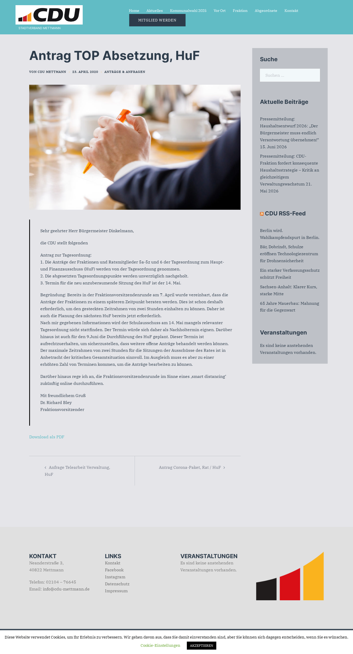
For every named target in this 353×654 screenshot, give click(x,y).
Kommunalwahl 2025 (188, 10)
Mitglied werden (157, 20)
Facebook (114, 569)
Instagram (115, 576)
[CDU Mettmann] (49, 16)
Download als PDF (46, 436)
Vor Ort (220, 10)
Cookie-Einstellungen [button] (160, 645)
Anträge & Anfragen (124, 72)
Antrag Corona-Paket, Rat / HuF (190, 467)
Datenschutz (117, 583)
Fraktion (240, 10)
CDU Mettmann (52, 72)
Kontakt (291, 10)
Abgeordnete (266, 10)
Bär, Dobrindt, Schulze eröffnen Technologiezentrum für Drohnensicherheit (289, 253)
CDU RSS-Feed (285, 213)
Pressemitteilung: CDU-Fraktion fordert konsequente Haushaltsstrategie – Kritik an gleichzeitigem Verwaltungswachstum (289, 169)
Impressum (116, 590)
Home (134, 10)
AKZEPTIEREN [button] (201, 645)
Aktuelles (155, 10)
